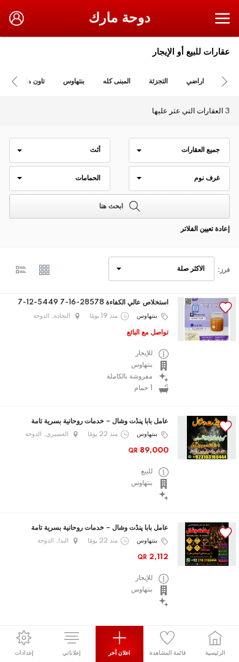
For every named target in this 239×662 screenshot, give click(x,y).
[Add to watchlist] (225, 307)
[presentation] (14, 82)
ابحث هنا (111, 206)
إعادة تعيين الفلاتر (205, 229)
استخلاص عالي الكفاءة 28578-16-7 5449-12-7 (93, 302)
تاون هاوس (30, 81)
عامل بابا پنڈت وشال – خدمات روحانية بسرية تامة (100, 421)
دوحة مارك (120, 18)
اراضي (195, 81)
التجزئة (158, 81)
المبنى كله (117, 81)
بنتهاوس (74, 81)
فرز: (224, 270)
